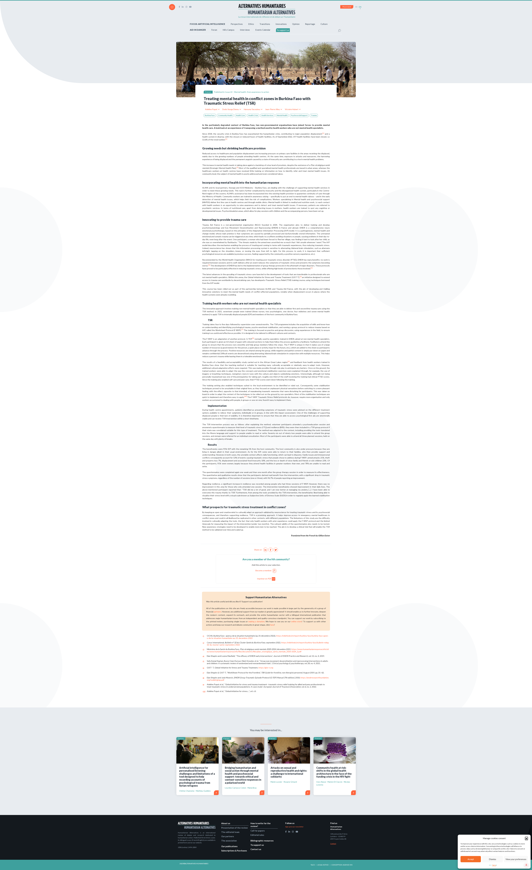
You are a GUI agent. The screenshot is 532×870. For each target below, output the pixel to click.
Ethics (251, 24)
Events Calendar (262, 30)
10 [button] (203, 691)
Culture (324, 24)
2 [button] (203, 643)
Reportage (310, 24)
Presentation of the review (234, 827)
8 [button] (203, 678)
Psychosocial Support (299, 115)
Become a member (263, 570)
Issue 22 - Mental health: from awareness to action (247, 92)
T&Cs (494, 865)
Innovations (281, 24)
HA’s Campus (228, 30)
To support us (283, 30)
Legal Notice (323, 865)
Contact (333, 844)
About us (225, 823)
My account (346, 7)
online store (296, 621)
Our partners (227, 836)
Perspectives (237, 24)
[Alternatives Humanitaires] (266, 11)
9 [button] (203, 685)
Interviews (245, 30)
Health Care (240, 115)
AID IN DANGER (198, 30)
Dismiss (492, 859)
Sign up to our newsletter (294, 827)
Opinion (296, 24)
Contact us (255, 849)
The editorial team (230, 832)
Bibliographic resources (261, 840)
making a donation (256, 621)
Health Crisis (253, 115)
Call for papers (257, 830)
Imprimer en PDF (266, 578)
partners (217, 611)
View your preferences (516, 859)
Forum (214, 30)
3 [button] (203, 649)
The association (229, 840)
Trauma (314, 115)
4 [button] (203, 656)
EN (360, 7)
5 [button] (203, 661)
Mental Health (282, 115)
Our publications (229, 846)
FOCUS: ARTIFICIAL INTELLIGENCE (207, 24)
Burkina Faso (210, 115)
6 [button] (203, 668)
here (272, 625)
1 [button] (203, 636)
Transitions (264, 24)
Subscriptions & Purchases (234, 850)
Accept (471, 859)
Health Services (267, 115)
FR (356, 7)
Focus (208, 92)
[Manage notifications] (526, 865)
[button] (526, 838)
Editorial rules (257, 835)
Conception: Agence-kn (341, 865)
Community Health (225, 115)
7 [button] (203, 673)
